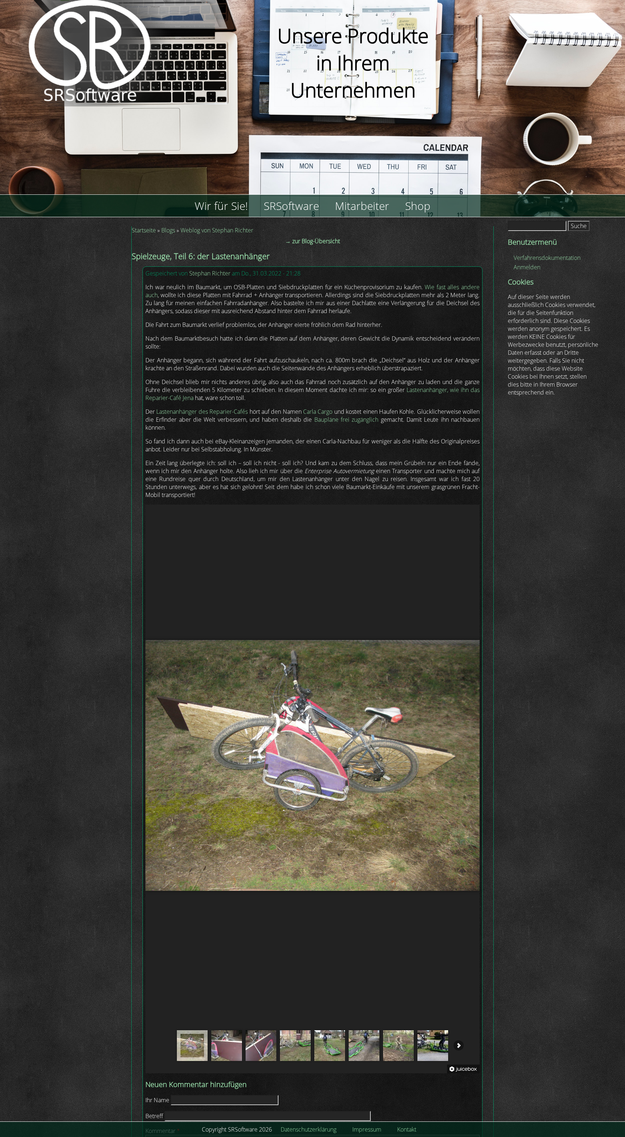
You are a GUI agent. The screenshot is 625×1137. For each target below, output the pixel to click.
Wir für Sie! (221, 205)
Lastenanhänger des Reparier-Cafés (202, 412)
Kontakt (406, 1129)
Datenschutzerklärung (308, 1129)
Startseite (144, 230)
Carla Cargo (317, 412)
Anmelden (527, 267)
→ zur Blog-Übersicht (312, 241)
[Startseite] (109, 120)
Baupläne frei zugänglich (346, 420)
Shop (417, 205)
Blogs (168, 230)
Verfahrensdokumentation (547, 258)
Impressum (366, 1129)
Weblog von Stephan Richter (216, 230)
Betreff (154, 1116)
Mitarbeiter (362, 205)
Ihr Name (157, 1100)
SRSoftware (291, 205)
